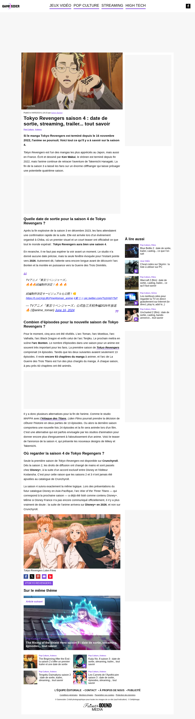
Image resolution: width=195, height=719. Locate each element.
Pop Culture (29, 129)
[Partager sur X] (32, 576)
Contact (91, 690)
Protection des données (125, 695)
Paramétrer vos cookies (104, 695)
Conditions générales (69, 695)
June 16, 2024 (64, 310)
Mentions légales (86, 695)
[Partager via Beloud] (50, 576)
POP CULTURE (86, 5)
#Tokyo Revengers (38, 583)
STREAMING (112, 5)
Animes (38, 129)
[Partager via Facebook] (26, 576)
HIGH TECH (136, 5)
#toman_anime (64, 298)
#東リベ (78, 298)
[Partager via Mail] (44, 576)
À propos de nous (112, 690)
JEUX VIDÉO (60, 5)
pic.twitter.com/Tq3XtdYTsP (101, 298)
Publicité (134, 690)
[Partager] (38, 576)
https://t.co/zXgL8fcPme (40, 298)
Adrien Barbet (56, 113)
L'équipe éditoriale (68, 690)
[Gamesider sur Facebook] (188, 6)
